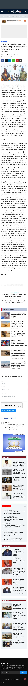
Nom (2, 381)
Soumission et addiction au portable (19, 478)
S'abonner (23, 672)
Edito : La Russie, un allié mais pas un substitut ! (18, 487)
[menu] (2, 11)
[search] (26, 11)
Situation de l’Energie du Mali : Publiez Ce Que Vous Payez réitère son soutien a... (14, 295)
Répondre (10, 429)
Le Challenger (15, 563)
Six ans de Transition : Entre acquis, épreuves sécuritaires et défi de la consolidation (19, 589)
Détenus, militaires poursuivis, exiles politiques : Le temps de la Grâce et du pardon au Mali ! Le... (19, 615)
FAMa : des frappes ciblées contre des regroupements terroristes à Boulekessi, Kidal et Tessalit (18, 364)
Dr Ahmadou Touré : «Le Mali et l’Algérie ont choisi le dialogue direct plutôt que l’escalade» (19, 463)
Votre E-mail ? (4, 387)
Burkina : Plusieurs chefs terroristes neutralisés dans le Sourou (18, 314)
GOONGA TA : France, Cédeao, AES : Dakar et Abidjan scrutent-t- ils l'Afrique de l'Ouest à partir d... (19, 571)
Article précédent (15, 292)
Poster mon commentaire (8, 410)
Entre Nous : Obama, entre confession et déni (18, 581)
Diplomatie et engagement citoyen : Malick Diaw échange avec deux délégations (13, 534)
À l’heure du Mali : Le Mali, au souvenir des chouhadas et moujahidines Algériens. (19, 471)
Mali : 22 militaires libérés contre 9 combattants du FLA (18, 634)
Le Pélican (14, 489)
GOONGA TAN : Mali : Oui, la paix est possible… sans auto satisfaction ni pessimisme (14, 519)
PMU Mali (8, 16)
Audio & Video (22, 16)
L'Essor (12, 358)
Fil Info (2, 16)
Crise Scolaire (11, 285)
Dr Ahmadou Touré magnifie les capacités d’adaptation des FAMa (19, 495)
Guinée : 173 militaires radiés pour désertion (19, 641)
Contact (3, 682)
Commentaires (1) (8, 418)
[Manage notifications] (25, 679)
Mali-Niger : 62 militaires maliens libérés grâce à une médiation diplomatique (19, 606)
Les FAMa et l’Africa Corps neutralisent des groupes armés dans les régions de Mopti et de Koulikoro (18, 324)
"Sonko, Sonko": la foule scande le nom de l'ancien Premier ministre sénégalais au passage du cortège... (19, 626)
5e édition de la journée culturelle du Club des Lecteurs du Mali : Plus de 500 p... (14, 301)
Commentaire (4, 393)
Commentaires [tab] (5, 376)
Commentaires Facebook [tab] (16, 376)
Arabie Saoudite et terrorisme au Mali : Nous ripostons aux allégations (14, 512)
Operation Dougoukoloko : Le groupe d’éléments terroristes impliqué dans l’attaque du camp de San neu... (18, 353)
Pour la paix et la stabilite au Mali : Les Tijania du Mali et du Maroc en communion (14, 526)
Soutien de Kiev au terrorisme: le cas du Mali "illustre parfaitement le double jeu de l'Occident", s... (19, 343)
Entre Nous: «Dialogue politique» (19, 561)
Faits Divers (14, 16)
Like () (15, 429)
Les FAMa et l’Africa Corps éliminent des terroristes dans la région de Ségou (18, 333)
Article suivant (13, 299)
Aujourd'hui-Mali (15, 557)
